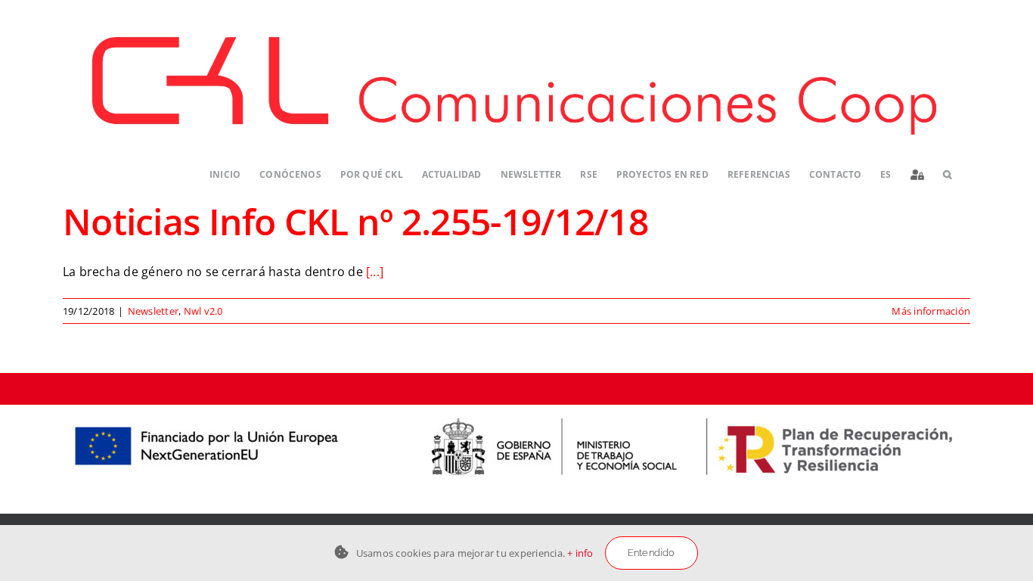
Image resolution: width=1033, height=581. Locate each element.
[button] (947, 175)
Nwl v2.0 (203, 311)
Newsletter (153, 311)
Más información (931, 311)
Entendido (651, 552)
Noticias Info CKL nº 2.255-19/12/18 (355, 221)
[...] (374, 271)
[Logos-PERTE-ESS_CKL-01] (516, 410)
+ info (580, 553)
